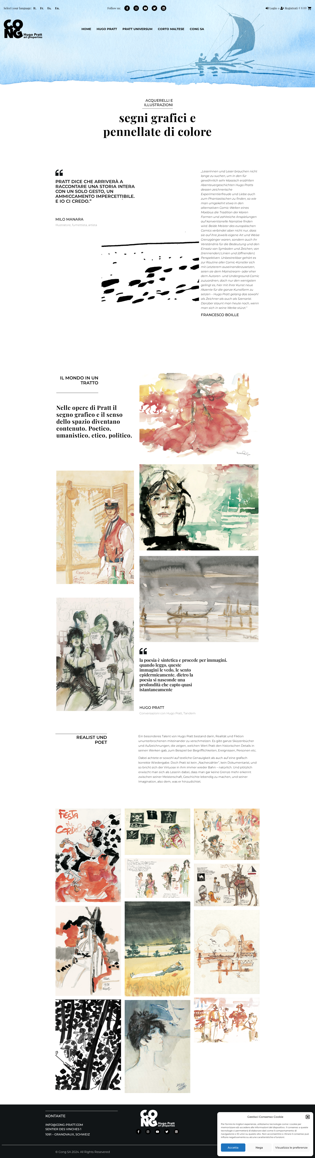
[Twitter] (154, 8)
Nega (259, 1147)
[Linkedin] (163, 8)
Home (86, 29)
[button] (308, 1117)
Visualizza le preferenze (291, 1147)
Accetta (233, 1147)
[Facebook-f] (127, 8)
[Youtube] (145, 8)
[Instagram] (136, 8)
